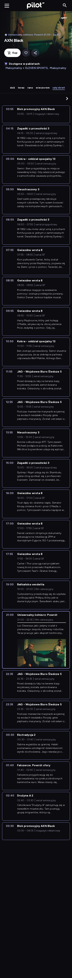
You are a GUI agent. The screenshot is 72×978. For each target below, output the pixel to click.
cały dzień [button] (58, 87)
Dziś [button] (12, 87)
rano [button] (30, 87)
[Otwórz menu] (7, 6)
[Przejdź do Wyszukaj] (64, 5)
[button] (67, 98)
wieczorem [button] (43, 87)
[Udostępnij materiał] (35, 53)
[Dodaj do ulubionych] (26, 53)
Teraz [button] (21, 87)
